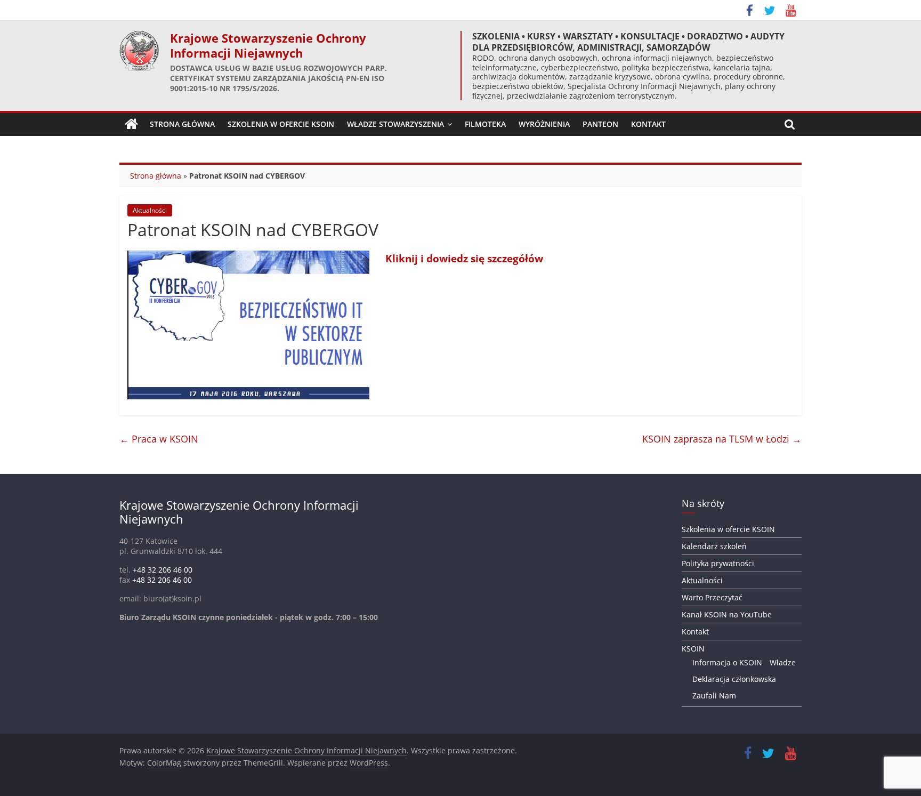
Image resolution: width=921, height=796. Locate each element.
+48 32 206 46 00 (162, 570)
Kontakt (648, 124)
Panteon (600, 124)
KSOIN (693, 649)
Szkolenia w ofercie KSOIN (281, 124)
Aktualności (150, 210)
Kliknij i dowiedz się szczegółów (464, 258)
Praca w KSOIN (158, 438)
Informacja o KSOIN (727, 662)
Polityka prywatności (718, 563)
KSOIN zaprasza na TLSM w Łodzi (722, 438)
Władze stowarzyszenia (395, 124)
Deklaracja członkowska (734, 679)
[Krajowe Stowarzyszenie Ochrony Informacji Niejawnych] (131, 124)
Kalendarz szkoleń (714, 546)
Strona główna (155, 176)
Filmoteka (485, 124)
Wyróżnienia (544, 124)
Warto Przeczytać (712, 597)
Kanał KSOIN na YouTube (727, 614)
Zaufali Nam (714, 695)
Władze (783, 662)
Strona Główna (182, 124)
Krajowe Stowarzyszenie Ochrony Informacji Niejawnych (268, 45)
